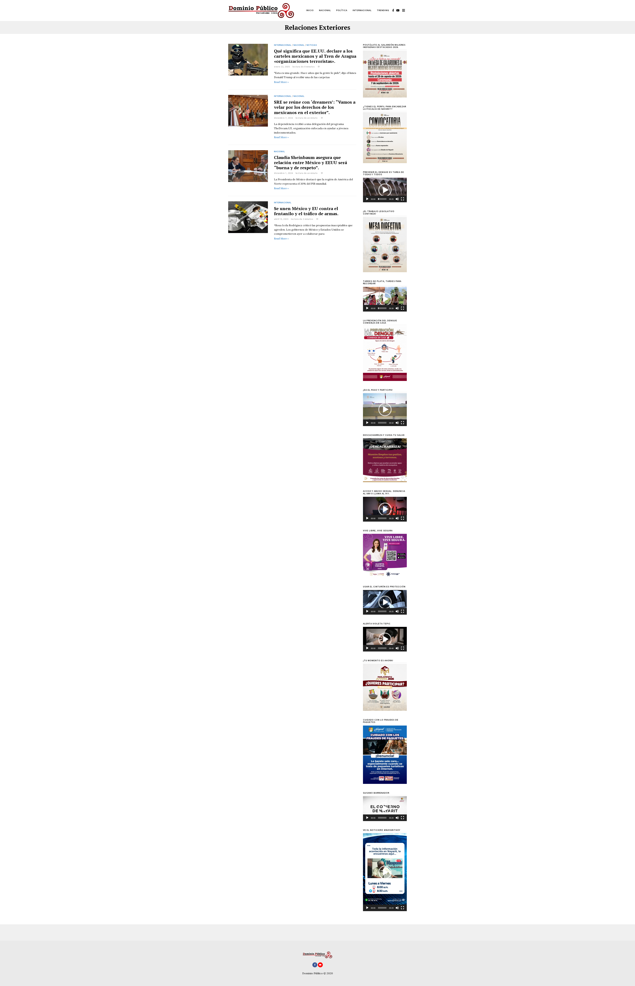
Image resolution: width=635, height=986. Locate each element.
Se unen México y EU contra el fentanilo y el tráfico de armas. (306, 211)
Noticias (312, 45)
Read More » (281, 82)
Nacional (325, 10)
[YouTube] (397, 10)
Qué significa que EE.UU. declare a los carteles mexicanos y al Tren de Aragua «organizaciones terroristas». (315, 56)
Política (341, 10)
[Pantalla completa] (402, 199)
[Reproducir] (367, 199)
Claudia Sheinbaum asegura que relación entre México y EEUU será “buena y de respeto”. (310, 162)
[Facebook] (393, 10)
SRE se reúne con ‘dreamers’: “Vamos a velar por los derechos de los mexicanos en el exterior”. (314, 107)
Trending (383, 10)
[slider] (382, 199)
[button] (385, 190)
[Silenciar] (397, 199)
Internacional (362, 10)
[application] (385, 190)
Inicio (310, 10)
